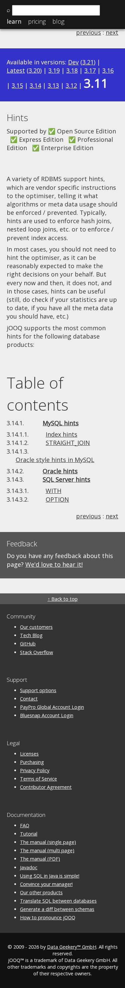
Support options (38, 690)
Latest (16, 70)
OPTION (57, 499)
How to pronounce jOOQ (47, 917)
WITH (53, 491)
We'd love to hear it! (54, 564)
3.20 (34, 70)
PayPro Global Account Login (52, 707)
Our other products (41, 892)
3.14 (35, 85)
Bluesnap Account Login (46, 715)
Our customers (36, 627)
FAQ (24, 825)
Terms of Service (38, 779)
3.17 (90, 70)
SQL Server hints (66, 479)
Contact (29, 698)
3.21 (88, 62)
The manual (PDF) (40, 859)
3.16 (108, 70)
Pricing (37, 21)
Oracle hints (60, 471)
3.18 (72, 70)
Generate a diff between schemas (57, 909)
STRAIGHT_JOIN (68, 443)
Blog (58, 21)
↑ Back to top (63, 599)
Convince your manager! (46, 884)
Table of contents (37, 393)
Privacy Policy (34, 770)
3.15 (17, 85)
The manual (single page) (48, 842)
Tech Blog (31, 635)
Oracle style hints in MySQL (55, 460)
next (112, 32)
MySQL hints (61, 423)
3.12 (71, 85)
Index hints (61, 434)
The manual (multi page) (47, 850)
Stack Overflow (36, 652)
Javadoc (28, 867)
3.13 (53, 85)
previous (88, 32)
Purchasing (32, 762)
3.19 (54, 70)
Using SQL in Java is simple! (49, 876)
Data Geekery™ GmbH (71, 947)
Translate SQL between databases (58, 901)
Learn (14, 21)
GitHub (28, 643)
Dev (73, 62)
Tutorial (28, 834)
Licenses (29, 754)
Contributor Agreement (46, 787)
